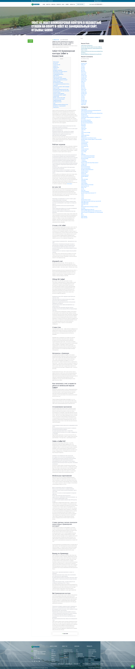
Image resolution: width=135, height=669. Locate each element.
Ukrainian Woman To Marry (86, 199)
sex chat (82, 188)
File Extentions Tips (84, 146)
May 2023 (83, 68)
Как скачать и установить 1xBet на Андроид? (61, 86)
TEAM (65, 655)
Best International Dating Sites (86, 121)
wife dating (83, 208)
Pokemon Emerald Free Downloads (87, 184)
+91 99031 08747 (37, 658)
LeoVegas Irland (84, 164)
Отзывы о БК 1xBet (56, 64)
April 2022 (83, 86)
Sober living (83, 190)
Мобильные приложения (57, 77)
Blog (63, 4)
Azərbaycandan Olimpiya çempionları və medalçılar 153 (90, 117)
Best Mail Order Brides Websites (87, 122)
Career (53, 659)
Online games (83, 180)
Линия (54, 103)
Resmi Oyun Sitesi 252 (85, 186)
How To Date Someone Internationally (88, 155)
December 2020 (84, 100)
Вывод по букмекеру (57, 81)
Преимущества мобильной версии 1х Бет (60, 104)
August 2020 (83, 104)
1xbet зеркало (69, 183)
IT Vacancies (83, 159)
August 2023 (83, 64)
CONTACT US (72, 4)
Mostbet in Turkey (84, 172)
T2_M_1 (82, 194)
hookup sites (83, 154)
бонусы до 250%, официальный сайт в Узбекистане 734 (91, 210)
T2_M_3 (82, 197)
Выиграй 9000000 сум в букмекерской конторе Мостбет (91, 54)
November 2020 (84, 101)
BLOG (53, 657)
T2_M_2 (82, 195)
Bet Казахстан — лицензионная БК (59, 105)
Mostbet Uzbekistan (84, 176)
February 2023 (83, 72)
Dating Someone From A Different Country (88, 137)
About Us (48, 4)
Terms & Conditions (86, 663)
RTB (64, 653)
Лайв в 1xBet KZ (56, 75)
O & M (77, 651)
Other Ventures (80, 4)
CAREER (67, 4)
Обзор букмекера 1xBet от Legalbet (59, 94)
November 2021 (84, 93)
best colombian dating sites (86, 120)
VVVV (82, 205)
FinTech (82, 147)
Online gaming (83, 181)
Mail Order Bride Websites (85, 168)
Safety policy (61, 663)
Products (59, 4)
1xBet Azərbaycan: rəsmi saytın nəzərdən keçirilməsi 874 (91, 110)
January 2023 (83, 74)
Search (82, 38)
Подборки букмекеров (57, 100)
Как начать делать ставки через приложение (61, 90)
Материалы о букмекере (57, 70)
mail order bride (84, 165)
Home (44, 4)
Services (53, 4)
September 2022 (84, 79)
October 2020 (83, 103)
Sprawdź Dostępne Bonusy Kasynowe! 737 (88, 192)
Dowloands (83, 140)
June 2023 (83, 67)
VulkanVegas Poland (84, 203)
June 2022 (83, 83)
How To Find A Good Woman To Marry (88, 157)
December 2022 (84, 75)
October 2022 (83, 78)
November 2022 (84, 77)
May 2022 (83, 85)
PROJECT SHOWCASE (80, 656)
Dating (82, 133)
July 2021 (83, 96)
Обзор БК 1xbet (56, 67)
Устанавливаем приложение (58, 74)
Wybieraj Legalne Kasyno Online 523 (87, 209)
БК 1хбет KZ (55, 63)
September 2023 (84, 63)
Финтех (82, 214)
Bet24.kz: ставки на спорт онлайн (59, 97)
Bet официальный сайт (57, 101)
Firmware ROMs (84, 150)
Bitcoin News (83, 124)
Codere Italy (83, 129)
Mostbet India (83, 173)
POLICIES (66, 657)
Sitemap (102, 663)
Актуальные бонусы (56, 92)
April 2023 (83, 70)
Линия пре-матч (56, 107)
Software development (85, 191)
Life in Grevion (77, 663)
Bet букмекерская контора (58, 82)
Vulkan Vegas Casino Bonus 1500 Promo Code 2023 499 (91, 201)
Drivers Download (84, 144)
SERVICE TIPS (56, 39)
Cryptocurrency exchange (85, 132)
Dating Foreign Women (85, 135)
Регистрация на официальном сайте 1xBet (60, 89)
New (82, 177)
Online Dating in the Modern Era (86, 45)
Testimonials (53, 663)
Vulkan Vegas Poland (84, 202)
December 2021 (84, 92)
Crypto (82, 131)
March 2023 (83, 71)
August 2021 (83, 94)
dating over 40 (83, 136)
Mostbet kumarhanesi (85, 175)
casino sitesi (83, 126)
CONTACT (53, 661)
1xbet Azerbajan (84, 109)
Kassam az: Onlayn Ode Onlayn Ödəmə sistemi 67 (89, 162)
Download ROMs (84, 143)
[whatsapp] (132, 666)
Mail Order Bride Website (85, 166)
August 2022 (83, 81)
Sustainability (69, 663)
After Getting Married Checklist (86, 111)
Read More (65, 633)
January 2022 (83, 90)
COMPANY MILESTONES (68, 651)
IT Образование (84, 161)
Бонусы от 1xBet (56, 88)
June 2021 (83, 97)
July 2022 (83, 82)
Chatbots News (83, 128)
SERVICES (53, 653)
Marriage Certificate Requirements (87, 169)
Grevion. (39, 667)
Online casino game (84, 179)
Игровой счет (55, 66)
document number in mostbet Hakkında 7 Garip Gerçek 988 (91, 139)
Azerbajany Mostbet (84, 115)
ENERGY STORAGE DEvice (91, 657)
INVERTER (90, 655)
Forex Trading (83, 151)
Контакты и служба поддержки (58, 93)
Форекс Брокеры (84, 216)
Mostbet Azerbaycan (84, 170)
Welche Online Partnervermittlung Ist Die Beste (89, 206)
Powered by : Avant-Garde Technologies (95, 667)
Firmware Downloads (85, 148)
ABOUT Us (53, 651)
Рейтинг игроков (56, 61)
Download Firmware (84, 142)
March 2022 (83, 88)
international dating (84, 158)
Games (82, 153)
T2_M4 (82, 198)
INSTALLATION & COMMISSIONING (79, 654)
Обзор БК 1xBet (56, 96)
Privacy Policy (95, 663)
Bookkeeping (83, 125)
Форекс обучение (84, 217)
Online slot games (84, 183)
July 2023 (83, 66)
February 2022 (83, 89)
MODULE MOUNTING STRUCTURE (92, 652)
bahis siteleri (83, 118)
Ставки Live (55, 68)
